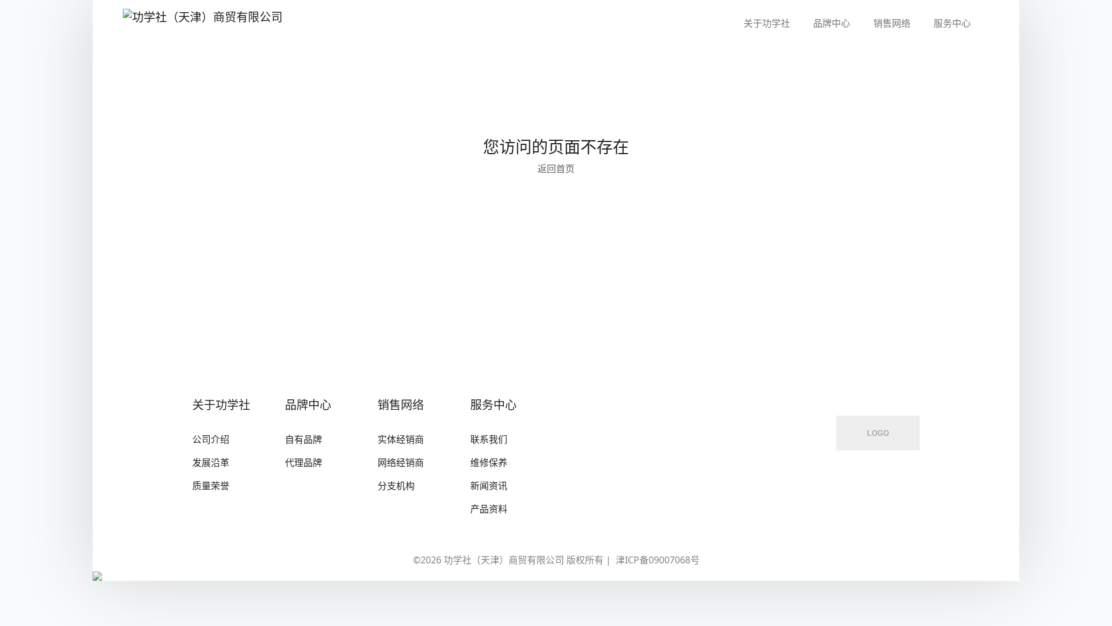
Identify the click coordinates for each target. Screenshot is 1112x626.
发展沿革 (210, 462)
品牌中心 (831, 23)
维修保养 (488, 462)
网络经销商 (401, 462)
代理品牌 (303, 462)
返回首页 (556, 168)
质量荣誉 (210, 485)
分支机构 (396, 485)
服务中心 (952, 23)
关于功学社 (767, 23)
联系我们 (488, 439)
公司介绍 (210, 439)
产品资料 (488, 509)
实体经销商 (401, 439)
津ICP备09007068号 (658, 560)
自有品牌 (303, 439)
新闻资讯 (488, 485)
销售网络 (891, 23)
